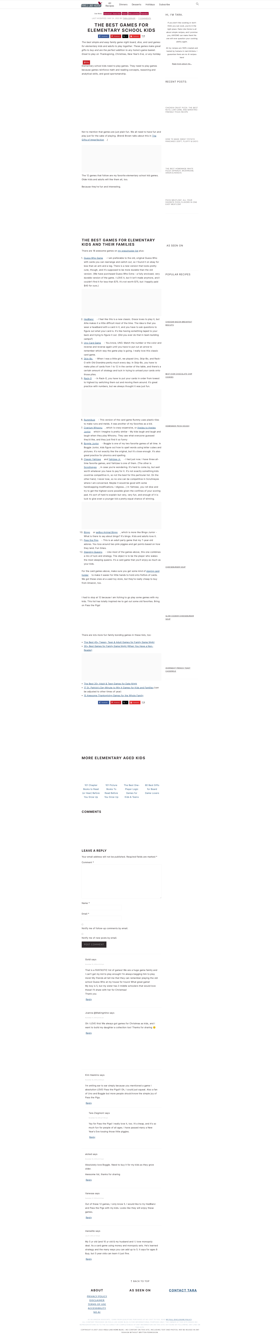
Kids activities (134, 13)
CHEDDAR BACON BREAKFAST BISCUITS (178, 323)
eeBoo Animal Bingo (107, 532)
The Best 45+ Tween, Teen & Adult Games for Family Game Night (119, 642)
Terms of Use (97, 1304)
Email (85, 913)
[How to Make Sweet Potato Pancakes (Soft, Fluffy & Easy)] (175, 134)
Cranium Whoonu (93, 427)
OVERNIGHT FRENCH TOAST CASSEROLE (177, 669)
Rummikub (89, 420)
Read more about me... (182, 64)
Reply (89, 999)
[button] (86, 62)
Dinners (123, 4)
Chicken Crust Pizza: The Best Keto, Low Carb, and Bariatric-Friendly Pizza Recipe (181, 110)
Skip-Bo (88, 358)
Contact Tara (183, 1290)
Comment (88, 862)
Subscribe (164, 4)
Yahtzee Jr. (115, 459)
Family (124, 13)
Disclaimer (97, 1300)
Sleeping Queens (93, 552)
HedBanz (89, 319)
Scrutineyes (90, 467)
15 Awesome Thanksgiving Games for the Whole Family (113, 695)
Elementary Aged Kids (112, 13)
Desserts (136, 4)
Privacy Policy (97, 1296)
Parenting (144, 13)
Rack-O (88, 378)
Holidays (150, 4)
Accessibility (97, 1308)
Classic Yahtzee (92, 459)
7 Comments (144, 18)
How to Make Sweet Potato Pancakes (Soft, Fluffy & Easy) (181, 140)
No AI (97, 1312)
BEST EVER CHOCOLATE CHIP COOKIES (178, 375)
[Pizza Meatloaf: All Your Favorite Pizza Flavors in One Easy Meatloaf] (175, 195)
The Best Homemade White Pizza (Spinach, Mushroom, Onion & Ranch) (179, 170)
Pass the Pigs (91, 540)
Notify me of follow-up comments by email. (105, 928)
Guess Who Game (93, 258)
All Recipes (110, 4)
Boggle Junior (91, 443)
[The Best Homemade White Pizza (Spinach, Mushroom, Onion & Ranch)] (175, 164)
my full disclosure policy (179, 1319)
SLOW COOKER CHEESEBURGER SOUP (179, 617)
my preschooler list (128, 250)
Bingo (87, 532)
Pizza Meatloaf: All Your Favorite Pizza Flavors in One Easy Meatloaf (181, 202)
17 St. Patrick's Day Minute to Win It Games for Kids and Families (118, 687)
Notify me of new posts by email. (99, 938)
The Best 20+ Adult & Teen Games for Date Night (110, 683)
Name (86, 903)
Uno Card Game (92, 343)
